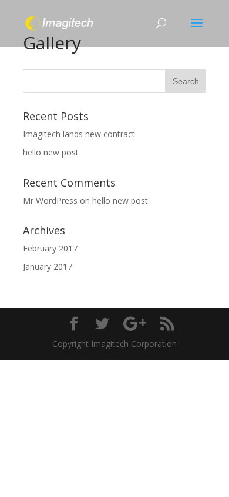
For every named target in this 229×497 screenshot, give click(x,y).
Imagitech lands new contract (79, 134)
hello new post (51, 152)
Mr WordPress (50, 200)
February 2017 (50, 248)
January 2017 (47, 266)
